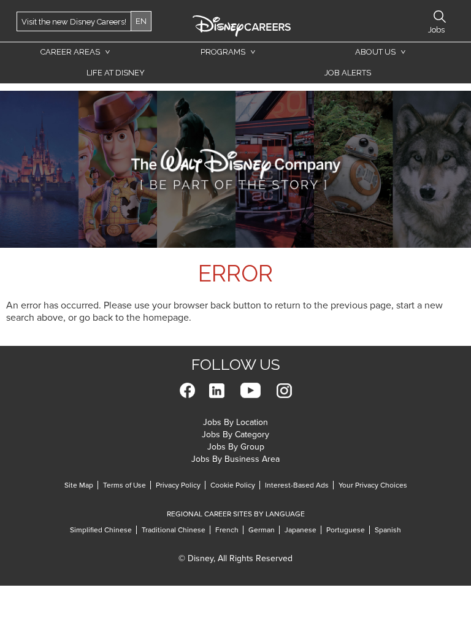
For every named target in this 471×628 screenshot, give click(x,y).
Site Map (78, 485)
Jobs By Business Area (235, 459)
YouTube (250, 390)
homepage (166, 318)
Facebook (187, 390)
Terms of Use (124, 485)
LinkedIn (216, 390)
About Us (375, 51)
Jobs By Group (235, 447)
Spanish (388, 530)
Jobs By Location (235, 422)
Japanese (300, 530)
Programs (223, 51)
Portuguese (345, 530)
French (227, 530)
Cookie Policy (232, 485)
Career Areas (70, 51)
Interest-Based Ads (297, 485)
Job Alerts (347, 72)
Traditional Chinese (173, 530)
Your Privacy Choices (373, 485)
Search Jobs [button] (440, 16)
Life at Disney (115, 72)
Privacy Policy (178, 485)
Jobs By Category (235, 434)
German (261, 530)
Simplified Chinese (101, 530)
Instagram (284, 390)
